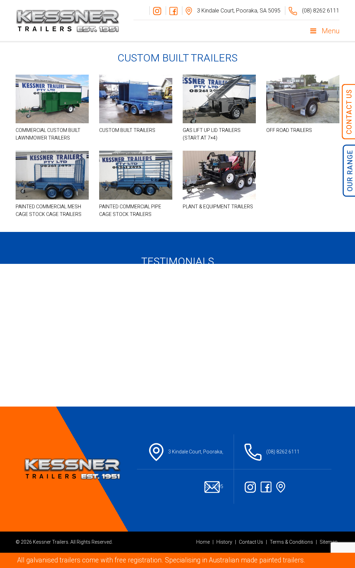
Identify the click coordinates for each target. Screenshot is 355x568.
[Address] (282, 487)
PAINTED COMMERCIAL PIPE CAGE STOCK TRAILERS (130, 210)
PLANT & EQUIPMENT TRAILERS (218, 206)
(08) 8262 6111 (320, 10)
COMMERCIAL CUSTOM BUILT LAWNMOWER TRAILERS (48, 134)
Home (203, 542)
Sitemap (329, 542)
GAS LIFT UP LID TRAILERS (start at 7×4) (212, 134)
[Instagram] (155, 10)
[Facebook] (172, 10)
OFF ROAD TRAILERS (289, 130)
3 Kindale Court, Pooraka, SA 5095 (238, 10)
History (224, 542)
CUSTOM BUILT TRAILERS (127, 130)
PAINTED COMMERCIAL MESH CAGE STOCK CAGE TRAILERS (48, 210)
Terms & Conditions (291, 542)
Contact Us (251, 542)
